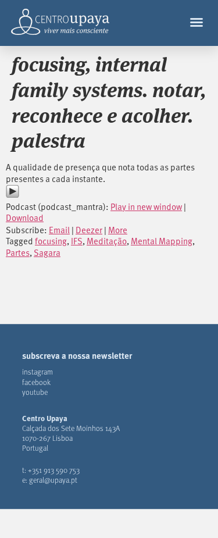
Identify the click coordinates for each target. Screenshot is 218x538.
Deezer (89, 229)
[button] (196, 22)
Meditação (107, 240)
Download (25, 217)
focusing (51, 240)
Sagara (47, 252)
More (117, 229)
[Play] (12, 194)
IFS (77, 240)
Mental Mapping (161, 240)
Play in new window (146, 206)
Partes (18, 252)
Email (59, 229)
